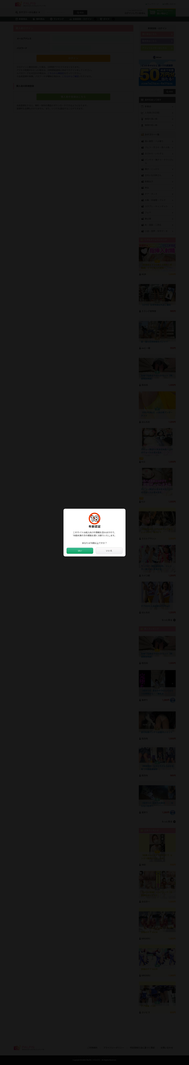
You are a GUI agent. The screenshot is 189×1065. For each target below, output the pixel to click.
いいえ (109, 550)
